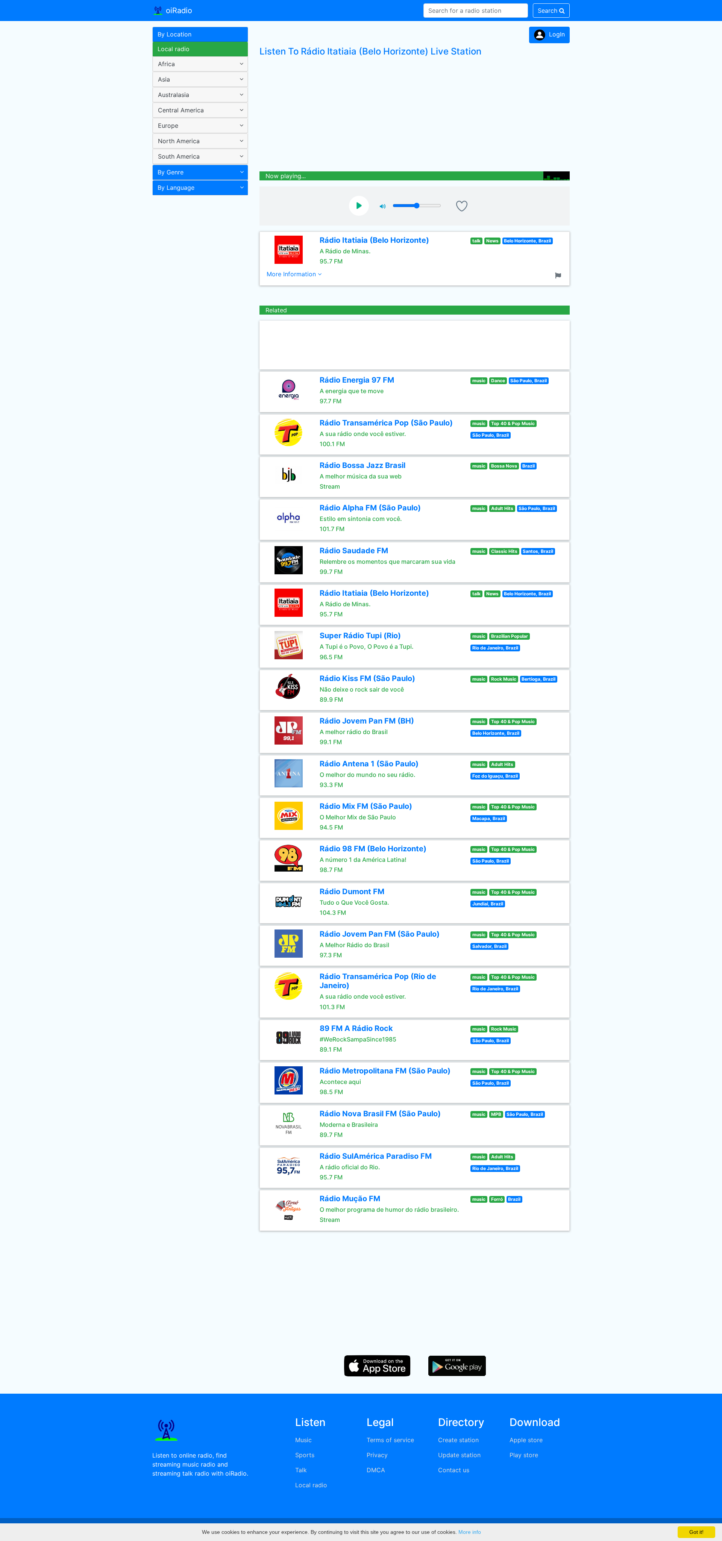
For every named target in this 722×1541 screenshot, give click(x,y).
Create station (458, 1440)
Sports (304, 1455)
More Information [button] (292, 274)
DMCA (376, 1470)
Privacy (377, 1455)
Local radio (174, 49)
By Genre (171, 172)
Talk (301, 1470)
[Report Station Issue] (559, 274)
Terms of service (390, 1440)
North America (179, 141)
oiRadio (178, 10)
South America (179, 156)
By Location (174, 34)
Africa (166, 64)
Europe (168, 125)
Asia (164, 79)
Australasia (173, 94)
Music (303, 1440)
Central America (181, 110)
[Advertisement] (197, 317)
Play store (524, 1455)
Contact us (453, 1470)
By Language (176, 187)
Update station (459, 1455)
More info (469, 1532)
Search (548, 10)
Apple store (526, 1440)
